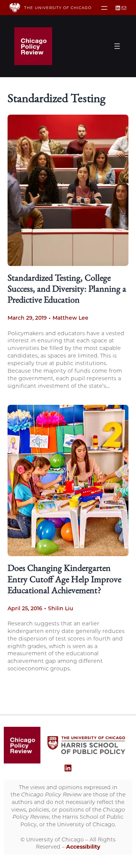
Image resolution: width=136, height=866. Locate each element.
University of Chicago (55, 839)
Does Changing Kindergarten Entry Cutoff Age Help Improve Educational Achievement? (64, 579)
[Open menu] (104, 7)
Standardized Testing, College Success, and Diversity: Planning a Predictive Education (67, 289)
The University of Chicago (57, 7)
